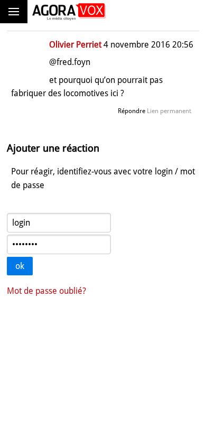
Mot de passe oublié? (46, 291)
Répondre (131, 111)
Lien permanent (169, 111)
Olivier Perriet (75, 45)
